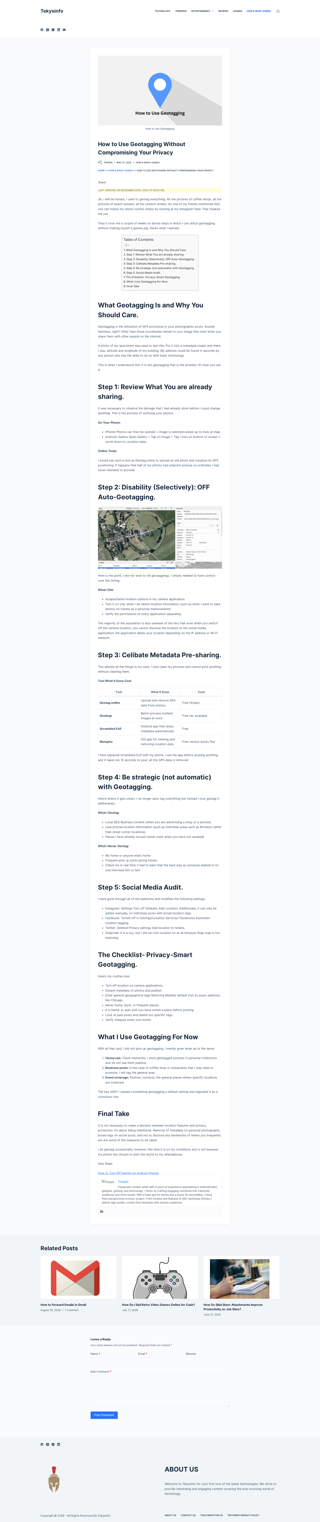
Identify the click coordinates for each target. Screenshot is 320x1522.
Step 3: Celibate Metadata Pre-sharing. (151, 263)
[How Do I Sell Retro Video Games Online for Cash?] (160, 1277)
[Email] (64, 29)
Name (95, 1354)
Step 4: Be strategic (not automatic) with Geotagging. (160, 268)
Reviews (223, 11)
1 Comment (72, 1310)
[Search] (278, 11)
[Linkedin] (101, 1211)
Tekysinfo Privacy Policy (243, 1515)
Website (191, 1354)
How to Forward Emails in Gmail (63, 1305)
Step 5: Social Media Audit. (143, 272)
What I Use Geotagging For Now (147, 281)
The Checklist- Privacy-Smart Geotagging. (153, 277)
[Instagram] (53, 29)
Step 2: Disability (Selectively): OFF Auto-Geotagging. (160, 259)
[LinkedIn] (58, 29)
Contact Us (188, 1515)
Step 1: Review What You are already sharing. (155, 254)
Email (142, 1354)
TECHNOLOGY (163, 11)
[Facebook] (42, 29)
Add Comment (101, 1371)
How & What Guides (259, 11)
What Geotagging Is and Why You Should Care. (156, 250)
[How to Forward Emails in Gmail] (78, 1277)
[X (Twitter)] (47, 29)
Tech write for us (211, 1515)
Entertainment (200, 11)
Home (101, 170)
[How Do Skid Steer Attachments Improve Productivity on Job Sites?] (241, 1277)
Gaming (237, 11)
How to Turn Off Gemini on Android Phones (128, 1173)
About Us (170, 1515)
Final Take (132, 286)
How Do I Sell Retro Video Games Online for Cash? (158, 1305)
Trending (181, 11)
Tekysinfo (52, 11)
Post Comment (104, 1415)
